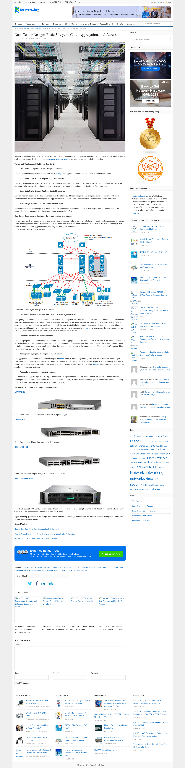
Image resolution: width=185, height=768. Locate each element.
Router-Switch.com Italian (142, 516)
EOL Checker (137, 501)
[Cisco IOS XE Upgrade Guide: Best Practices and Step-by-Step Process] (112, 609)
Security (155, 485)
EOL (164, 462)
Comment (18, 645)
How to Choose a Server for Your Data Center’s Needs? (36, 539)
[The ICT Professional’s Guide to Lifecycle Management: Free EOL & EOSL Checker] (134, 310)
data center (153, 462)
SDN (150, 485)
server (61, 359)
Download (131, 24)
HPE (138, 467)
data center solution (52, 570)
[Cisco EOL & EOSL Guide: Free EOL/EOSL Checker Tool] (134, 326)
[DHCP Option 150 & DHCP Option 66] (20, 740)
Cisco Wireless (136, 462)
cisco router (159, 454)
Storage (76, 570)
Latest (144, 221)
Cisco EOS (159, 446)
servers (67, 159)
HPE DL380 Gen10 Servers (25, 478)
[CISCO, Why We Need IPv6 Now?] (134, 255)
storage (59, 174)
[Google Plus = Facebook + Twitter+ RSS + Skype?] (134, 242)
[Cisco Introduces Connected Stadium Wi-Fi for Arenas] (134, 267)
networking (154, 472)
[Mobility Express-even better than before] (98, 728)
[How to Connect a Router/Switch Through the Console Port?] (20, 753)
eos (167, 462)
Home (19, 24)
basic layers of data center (92, 568)
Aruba (165, 436)
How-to (120, 24)
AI (161, 436)
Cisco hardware (142, 449)
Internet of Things (88, 24)
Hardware (57, 24)
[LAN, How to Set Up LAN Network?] (20, 716)
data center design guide (33, 570)
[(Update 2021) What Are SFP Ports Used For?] (20, 703)
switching (142, 490)
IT (156, 467)
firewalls (96, 364)
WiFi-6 (74, 24)
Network (137, 473)
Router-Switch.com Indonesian (143, 511)
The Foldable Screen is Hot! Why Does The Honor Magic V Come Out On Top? (116, 703)
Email (56, 673)
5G (66, 24)
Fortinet (132, 467)
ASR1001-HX (19, 392)
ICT (151, 467)
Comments (155, 221)
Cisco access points (146, 442)
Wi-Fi (149, 490)
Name (17, 673)
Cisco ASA (158, 442)
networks (137, 479)
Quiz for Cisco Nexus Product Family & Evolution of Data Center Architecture (44, 534)
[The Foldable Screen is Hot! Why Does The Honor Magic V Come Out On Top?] (98, 703)
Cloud (145, 462)
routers (52, 159)
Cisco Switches (40, 568)
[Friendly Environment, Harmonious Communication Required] (134, 280)
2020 (31, 28)
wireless (156, 489)
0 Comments (48, 39)
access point (154, 436)
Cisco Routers (27, 568)
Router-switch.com (139, 196)
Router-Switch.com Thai (141, 521)
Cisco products (146, 454)
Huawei (144, 467)
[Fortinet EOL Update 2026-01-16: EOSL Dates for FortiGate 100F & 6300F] (134, 295)
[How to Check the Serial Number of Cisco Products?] (20, 728)
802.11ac (145, 436)
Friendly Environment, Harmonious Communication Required (76, 753)
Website (94, 673)
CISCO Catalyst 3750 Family (105, 750)
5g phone (137, 436)
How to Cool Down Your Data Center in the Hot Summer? (36, 529)
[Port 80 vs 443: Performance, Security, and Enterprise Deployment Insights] (27, 609)
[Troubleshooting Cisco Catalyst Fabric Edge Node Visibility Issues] (55, 609)
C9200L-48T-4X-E (21, 447)
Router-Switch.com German (142, 506)
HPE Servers (69, 568)
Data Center (52, 568)
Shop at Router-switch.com (35, 2)
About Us (17, 2)
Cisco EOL (150, 446)
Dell (160, 462)
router (145, 485)
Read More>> (137, 213)
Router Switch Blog (97, 765)
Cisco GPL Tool (55, 2)
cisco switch (142, 458)
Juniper (161, 467)
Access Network (106, 24)
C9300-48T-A (19, 419)
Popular (133, 221)
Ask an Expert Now (111, 554)
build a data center (110, 568)
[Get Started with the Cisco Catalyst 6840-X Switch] (98, 740)
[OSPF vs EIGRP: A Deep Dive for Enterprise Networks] (83, 609)
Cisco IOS (154, 450)
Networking (30, 24)
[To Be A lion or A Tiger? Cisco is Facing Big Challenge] (134, 229)
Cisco (16, 415)
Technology (44, 24)
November (37, 28)
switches (59, 159)
